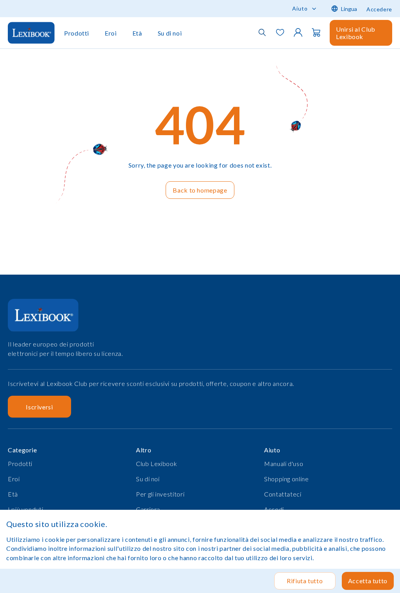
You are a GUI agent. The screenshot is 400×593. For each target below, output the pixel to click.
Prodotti (76, 33)
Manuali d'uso (283, 463)
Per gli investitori (160, 494)
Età (137, 33)
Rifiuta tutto (305, 580)
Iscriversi (39, 407)
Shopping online (286, 478)
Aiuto (300, 8)
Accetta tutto (368, 580)
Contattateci (283, 494)
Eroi (111, 33)
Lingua (349, 8)
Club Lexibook (156, 463)
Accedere (379, 9)
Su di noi (170, 33)
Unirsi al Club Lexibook (355, 32)
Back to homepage (200, 190)
